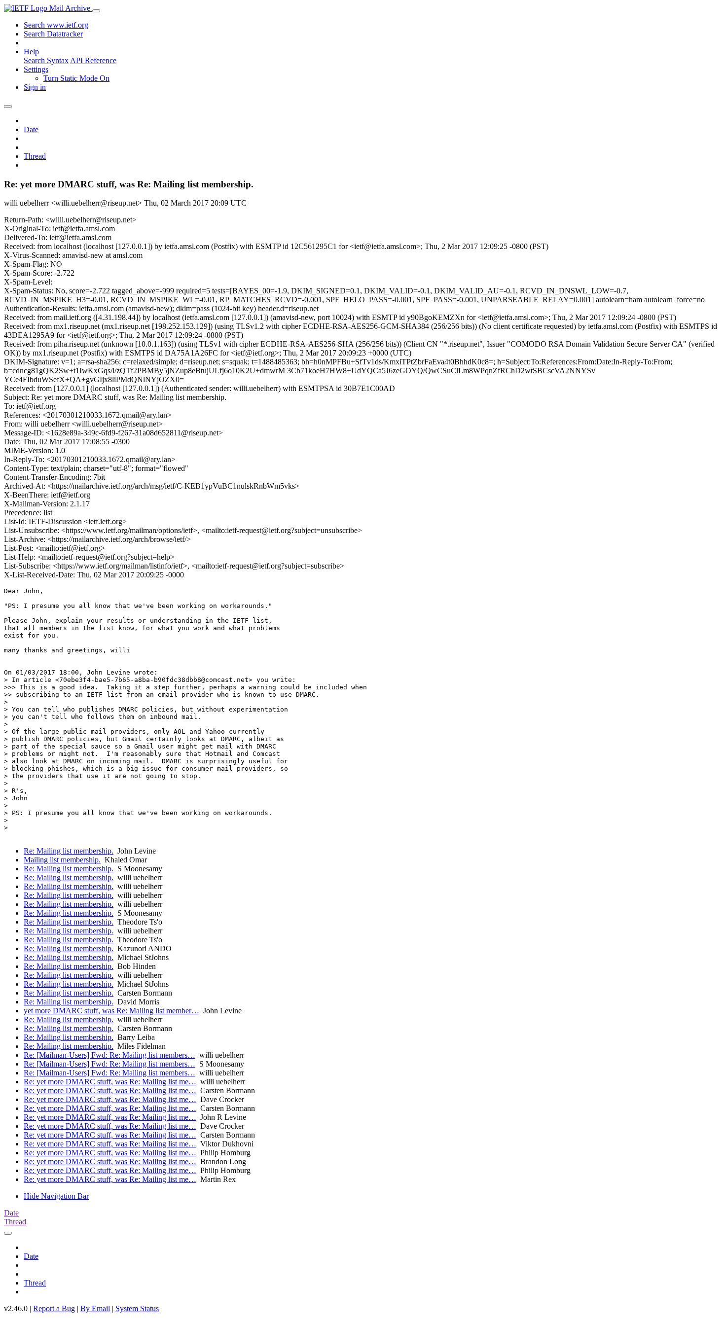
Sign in (35, 87)
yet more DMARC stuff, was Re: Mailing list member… (111, 1010)
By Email (95, 1308)
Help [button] (31, 51)
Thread (35, 156)
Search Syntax (46, 60)
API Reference (93, 60)
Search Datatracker (53, 34)
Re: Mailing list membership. (68, 851)
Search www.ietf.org (56, 25)
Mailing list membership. (62, 860)
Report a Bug (54, 1308)
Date (31, 129)
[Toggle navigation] (96, 10)
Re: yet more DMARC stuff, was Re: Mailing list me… (110, 1081)
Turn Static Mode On (76, 78)
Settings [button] (36, 69)
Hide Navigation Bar (56, 1196)
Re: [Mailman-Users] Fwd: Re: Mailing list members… (109, 1055)
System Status (137, 1308)
